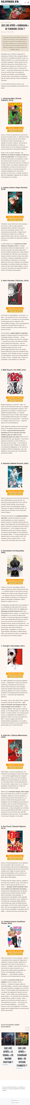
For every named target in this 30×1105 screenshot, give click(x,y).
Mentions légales (15, 1102)
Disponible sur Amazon (15, 128)
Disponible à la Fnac (15, 131)
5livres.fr (17, 1100)
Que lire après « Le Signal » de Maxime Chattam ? (8, 1055)
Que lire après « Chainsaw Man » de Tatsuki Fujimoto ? (22, 1056)
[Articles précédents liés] (23, 1028)
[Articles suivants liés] (27, 1028)
